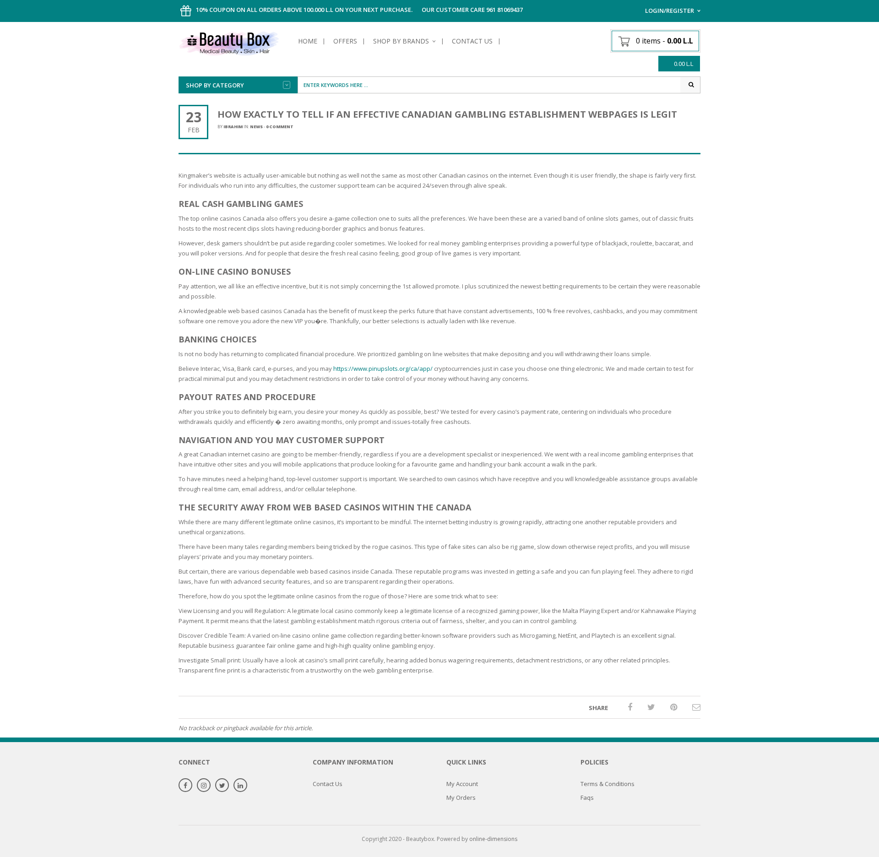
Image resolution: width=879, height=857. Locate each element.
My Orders (461, 797)
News (256, 127)
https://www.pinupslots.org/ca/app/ (383, 368)
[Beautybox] (229, 42)
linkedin (240, 786)
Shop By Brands (401, 41)
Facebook (185, 786)
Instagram (204, 786)
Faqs (587, 797)
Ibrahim (233, 127)
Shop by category (215, 85)
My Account (462, 784)
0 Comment (279, 127)
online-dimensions (493, 839)
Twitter (222, 786)
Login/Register (669, 10)
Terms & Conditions (608, 784)
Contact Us (472, 41)
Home (307, 41)
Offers (345, 41)
